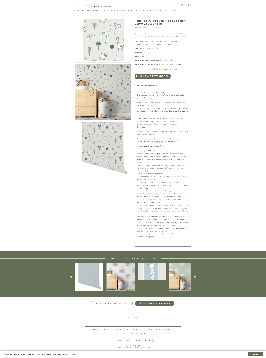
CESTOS (99, 14)
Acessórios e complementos (138, 14)
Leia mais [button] (73, 354)
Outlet (183, 10)
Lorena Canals (114, 10)
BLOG (123, 334)
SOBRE (95, 329)
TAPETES (90, 14)
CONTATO (138, 329)
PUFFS (120, 14)
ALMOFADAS (110, 14)
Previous (71, 277)
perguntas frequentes (112, 303)
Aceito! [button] (255, 354)
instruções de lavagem (154, 303)
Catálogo (170, 10)
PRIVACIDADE (138, 334)
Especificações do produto (146, 85)
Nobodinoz (135, 10)
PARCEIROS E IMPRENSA (161, 329)
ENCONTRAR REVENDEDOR (152, 76)
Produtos (93, 10)
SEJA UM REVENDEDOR (116, 329)
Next (195, 277)
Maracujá (153, 10)
